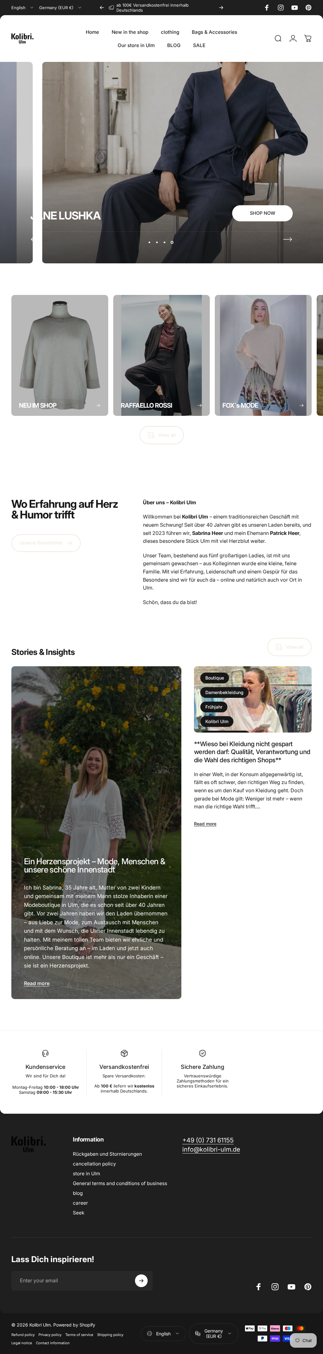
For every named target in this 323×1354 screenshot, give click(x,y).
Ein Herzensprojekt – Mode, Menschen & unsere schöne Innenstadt (94, 865)
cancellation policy (94, 1164)
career (80, 1203)
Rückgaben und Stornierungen (107, 1154)
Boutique (214, 677)
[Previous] (102, 7)
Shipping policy (110, 1335)
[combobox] (22, 7)
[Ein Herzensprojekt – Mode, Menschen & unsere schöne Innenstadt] (96, 832)
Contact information (53, 1343)
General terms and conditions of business (120, 1183)
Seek (78, 1213)
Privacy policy (50, 1335)
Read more (37, 983)
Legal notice (21, 1343)
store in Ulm (86, 1174)
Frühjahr (213, 707)
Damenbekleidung (224, 692)
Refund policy (23, 1335)
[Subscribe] (141, 1280)
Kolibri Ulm (216, 721)
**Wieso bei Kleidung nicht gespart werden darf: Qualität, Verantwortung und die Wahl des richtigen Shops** (252, 752)
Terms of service (79, 1335)
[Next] (221, 7)
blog (78, 1193)
